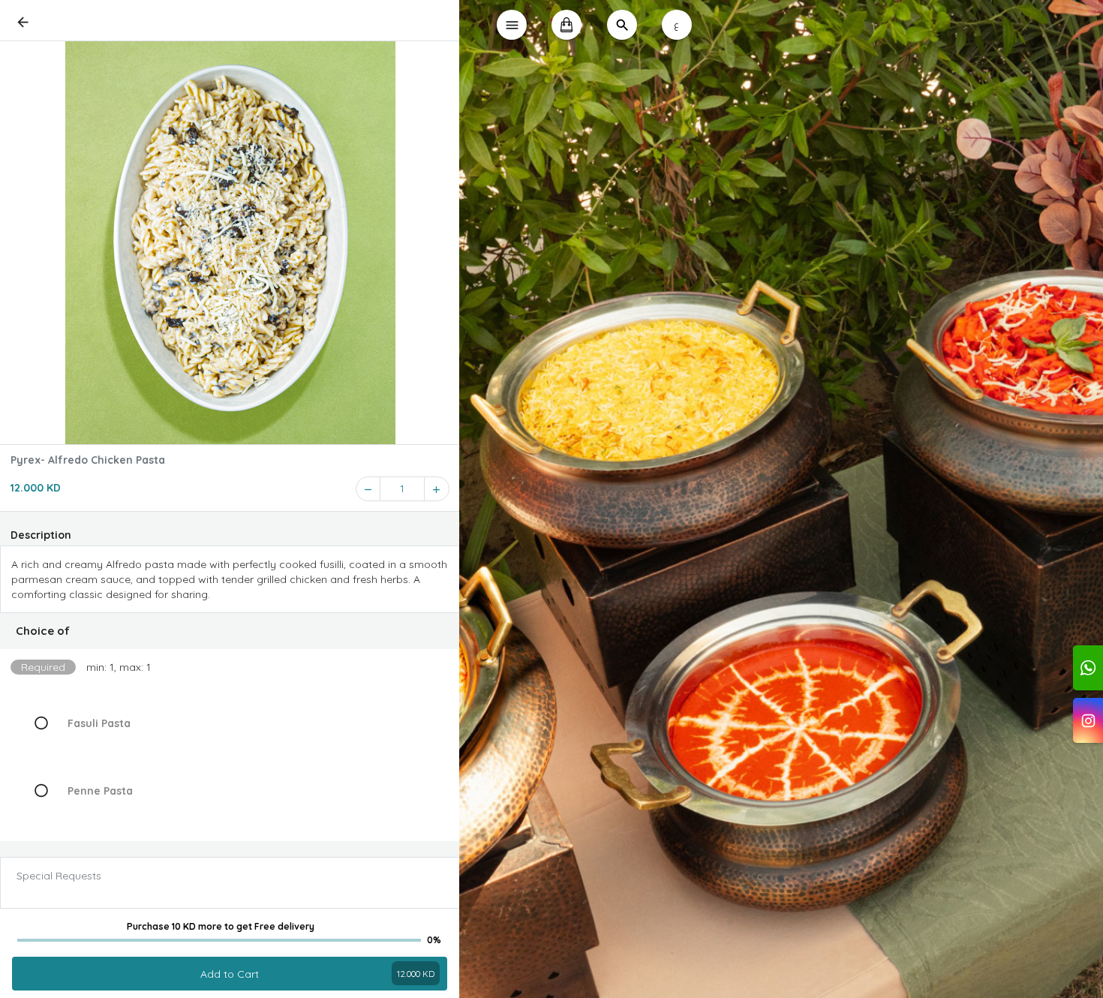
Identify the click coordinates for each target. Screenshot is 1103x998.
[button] (230, 631)
